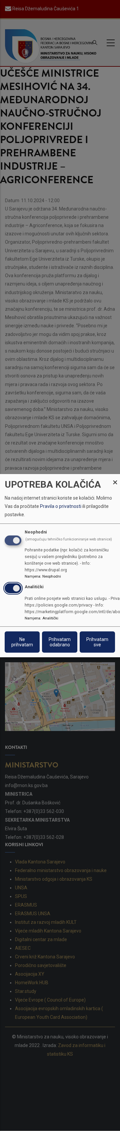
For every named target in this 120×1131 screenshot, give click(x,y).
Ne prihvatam (22, 642)
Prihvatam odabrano (60, 642)
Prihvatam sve (97, 642)
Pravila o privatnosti (60, 506)
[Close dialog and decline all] (115, 478)
